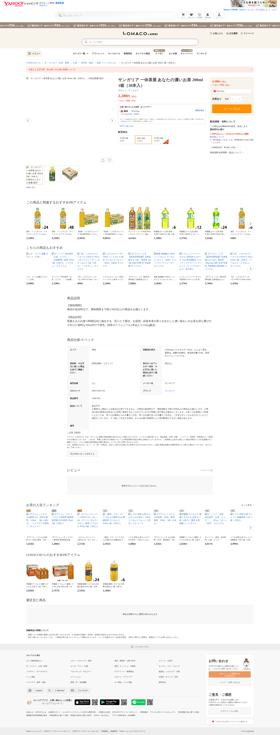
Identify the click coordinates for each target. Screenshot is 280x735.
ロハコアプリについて (52, 703)
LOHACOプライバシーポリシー (124, 712)
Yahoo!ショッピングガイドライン (132, 731)
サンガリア (133, 90)
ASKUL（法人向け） (102, 715)
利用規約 (104, 731)
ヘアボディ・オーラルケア (36, 671)
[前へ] (28, 120)
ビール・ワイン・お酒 (79, 666)
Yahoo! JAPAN (230, 9)
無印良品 (162, 682)
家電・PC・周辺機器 (78, 682)
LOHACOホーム (33, 63)
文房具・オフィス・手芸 (168, 677)
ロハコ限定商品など (34, 661)
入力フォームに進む (229, 711)
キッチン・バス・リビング (169, 666)
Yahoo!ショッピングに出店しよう (254, 9)
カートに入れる (232, 108)
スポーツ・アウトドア (123, 677)
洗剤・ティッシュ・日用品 (124, 666)
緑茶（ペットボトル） (107, 63)
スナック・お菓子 (166, 661)
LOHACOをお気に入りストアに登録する (231, 722)
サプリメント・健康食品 (124, 671)
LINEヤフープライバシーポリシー (57, 731)
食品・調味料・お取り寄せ (124, 661)
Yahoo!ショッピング (34, 731)
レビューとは (207, 470)
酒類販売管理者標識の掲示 (36, 715)
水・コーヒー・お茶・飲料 (57, 63)
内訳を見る (199, 110)
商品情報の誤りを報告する (82, 454)
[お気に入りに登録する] (109, 160)
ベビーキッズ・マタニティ (80, 671)
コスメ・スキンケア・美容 (80, 661)
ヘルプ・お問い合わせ (229, 682)
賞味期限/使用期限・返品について (225, 152)
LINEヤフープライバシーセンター (86, 731)
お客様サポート (54, 712)
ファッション (75, 677)
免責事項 (113, 731)
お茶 (75, 63)
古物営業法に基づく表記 (59, 715)
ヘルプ (274, 9)
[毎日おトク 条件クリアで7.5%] (140, 25)
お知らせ (29, 712)
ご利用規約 (143, 712)
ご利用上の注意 (104, 712)
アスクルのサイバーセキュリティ (163, 712)
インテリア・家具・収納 (36, 682)
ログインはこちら (127, 126)
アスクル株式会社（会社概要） (124, 715)
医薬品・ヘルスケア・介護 (169, 671)
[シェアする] (103, 160)
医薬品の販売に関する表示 (81, 715)
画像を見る (30, 187)
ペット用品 (30, 677)
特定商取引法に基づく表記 (188, 712)
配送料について (217, 137)
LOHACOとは (40, 712)
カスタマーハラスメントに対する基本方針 (79, 712)
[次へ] (112, 120)
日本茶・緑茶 (87, 63)
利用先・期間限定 (134, 114)
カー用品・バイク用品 (123, 682)
